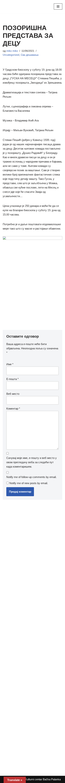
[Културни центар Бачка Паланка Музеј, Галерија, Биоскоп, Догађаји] (13, 7)
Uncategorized (11, 55)
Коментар (13, 408)
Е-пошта (12, 379)
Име (9, 364)
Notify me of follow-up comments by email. (31, 477)
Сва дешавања (29, 55)
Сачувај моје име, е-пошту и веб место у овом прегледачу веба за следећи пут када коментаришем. (31, 462)
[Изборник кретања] (58, 6)
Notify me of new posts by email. (28, 483)
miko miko (12, 51)
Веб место (12, 393)
